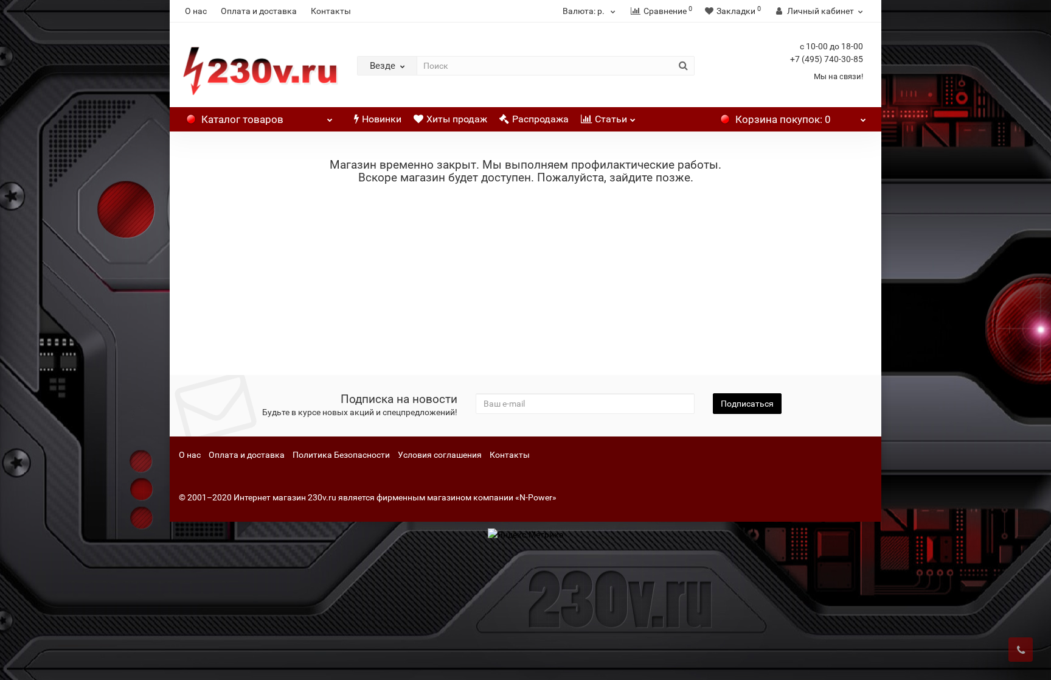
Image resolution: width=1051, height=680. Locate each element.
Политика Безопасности (341, 455)
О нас (196, 11)
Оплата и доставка (259, 11)
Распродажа (540, 119)
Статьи (611, 119)
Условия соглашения (440, 455)
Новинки (381, 119)
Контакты (331, 11)
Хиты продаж (456, 119)
